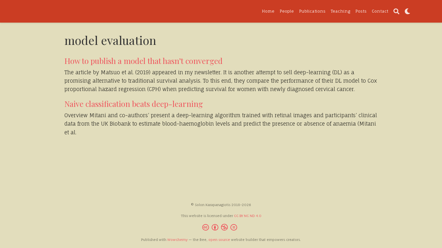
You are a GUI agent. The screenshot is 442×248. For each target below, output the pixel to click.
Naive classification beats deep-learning (133, 103)
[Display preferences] (407, 11)
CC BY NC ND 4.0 (247, 215)
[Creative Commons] (221, 228)
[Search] (396, 11)
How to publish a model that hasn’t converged (143, 61)
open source (219, 239)
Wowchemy (177, 239)
